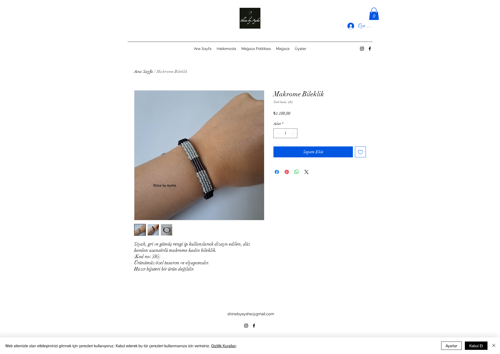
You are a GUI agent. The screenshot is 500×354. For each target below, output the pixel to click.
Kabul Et (476, 345)
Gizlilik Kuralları (223, 345)
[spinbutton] (285, 133)
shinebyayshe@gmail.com (250, 314)
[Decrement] (277, 133)
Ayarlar (451, 345)
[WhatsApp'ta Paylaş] (296, 172)
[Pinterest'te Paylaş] (287, 172)
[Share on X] (306, 172)
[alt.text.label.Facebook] (369, 48)
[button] (374, 14)
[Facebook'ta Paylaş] (277, 172)
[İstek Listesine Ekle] (360, 151)
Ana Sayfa (143, 71)
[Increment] (293, 133)
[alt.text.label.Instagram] (362, 48)
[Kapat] (494, 346)
